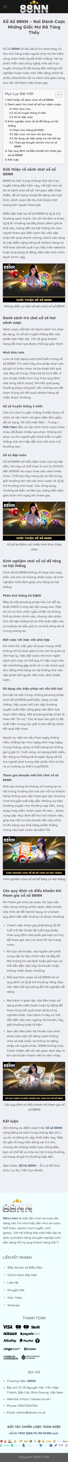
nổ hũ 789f (17, 1433)
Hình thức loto (22, 108)
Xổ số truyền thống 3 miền (30, 112)
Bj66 (29, 1433)
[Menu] (5, 6)
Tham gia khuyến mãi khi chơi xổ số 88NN (35, 144)
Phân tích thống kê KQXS (28, 130)
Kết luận (13, 159)
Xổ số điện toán (23, 117)
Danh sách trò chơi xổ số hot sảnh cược (34, 104)
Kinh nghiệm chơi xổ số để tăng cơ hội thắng (33, 123)
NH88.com (50, 1433)
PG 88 (37, 1433)
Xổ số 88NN (54, 1128)
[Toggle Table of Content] (57, 94)
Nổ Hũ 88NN (27, 1165)
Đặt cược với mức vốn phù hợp (33, 134)
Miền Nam (10, 427)
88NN (15, 49)
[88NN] (34, 6)
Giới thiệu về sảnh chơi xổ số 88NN (30, 100)
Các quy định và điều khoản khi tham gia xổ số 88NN (34, 153)
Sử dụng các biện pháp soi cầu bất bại (37, 138)
